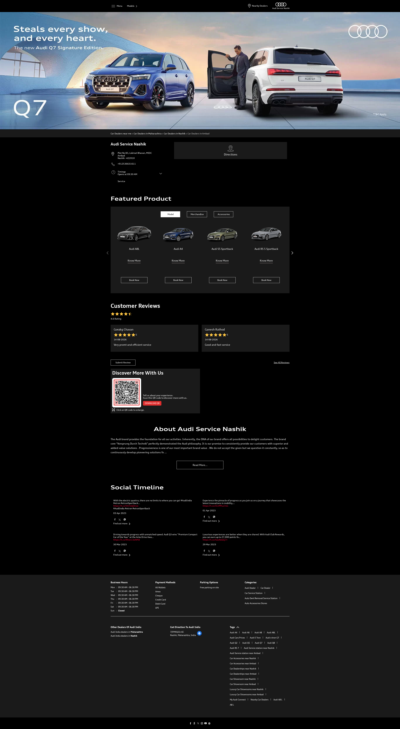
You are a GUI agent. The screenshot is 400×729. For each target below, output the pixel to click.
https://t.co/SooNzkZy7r (215, 539)
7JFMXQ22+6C (177, 632)
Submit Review (123, 362)
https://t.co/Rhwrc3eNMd (126, 539)
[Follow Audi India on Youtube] (206, 723)
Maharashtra (137, 632)
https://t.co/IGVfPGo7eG (215, 505)
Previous (108, 253)
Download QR (152, 403)
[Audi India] (280, 5)
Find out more (120, 523)
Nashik (134, 636)
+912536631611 (127, 163)
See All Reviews (282, 362)
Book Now (134, 280)
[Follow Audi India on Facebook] (190, 723)
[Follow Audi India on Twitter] (198, 723)
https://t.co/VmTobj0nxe (125, 505)
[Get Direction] (199, 635)
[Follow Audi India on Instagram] (202, 723)
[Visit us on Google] (194, 723)
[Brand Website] (209, 723)
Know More (134, 260)
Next (292, 253)
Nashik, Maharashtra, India (183, 635)
